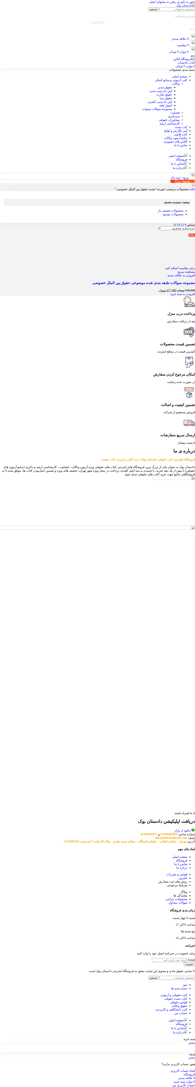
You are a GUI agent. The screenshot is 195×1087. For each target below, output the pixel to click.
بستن (191, 1042)
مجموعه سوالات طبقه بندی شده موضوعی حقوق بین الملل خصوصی (143, 283)
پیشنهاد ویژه (182, 181)
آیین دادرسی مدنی (160, 91)
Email (191, 960)
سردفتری (174, 116)
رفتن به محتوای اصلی (162, 1)
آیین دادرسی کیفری (160, 101)
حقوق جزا (166, 98)
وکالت (176, 83)
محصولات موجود (173, 214)
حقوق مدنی (165, 87)
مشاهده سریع (186, 271)
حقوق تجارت (164, 94)
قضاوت (175, 112)
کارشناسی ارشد (169, 123)
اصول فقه (165, 105)
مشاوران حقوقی (169, 119)
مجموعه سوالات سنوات (157, 109)
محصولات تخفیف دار (171, 210)
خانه (192, 189)
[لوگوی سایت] (185, 5)
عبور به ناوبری (185, 1)
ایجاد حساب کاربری (182, 1070)
